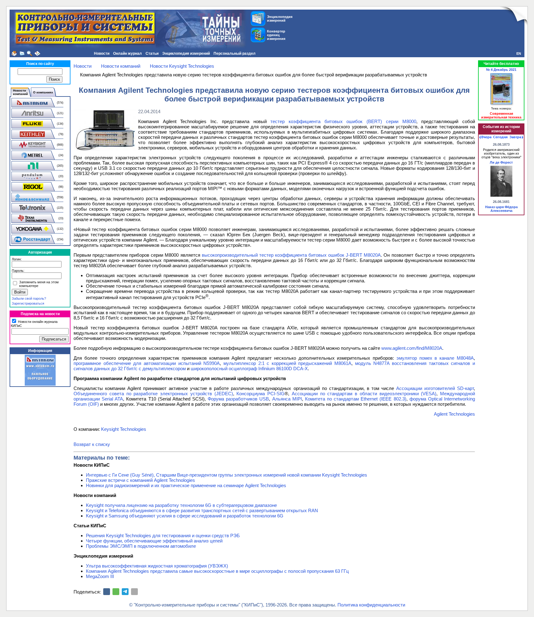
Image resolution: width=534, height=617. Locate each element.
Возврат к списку (92, 444)
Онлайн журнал (127, 53)
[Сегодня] (500, 137)
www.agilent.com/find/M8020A (411, 348)
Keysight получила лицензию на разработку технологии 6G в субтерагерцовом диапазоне (181, 505)
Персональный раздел (235, 53)
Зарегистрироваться (28, 303)
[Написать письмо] (22, 53)
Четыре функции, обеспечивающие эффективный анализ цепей (154, 540)
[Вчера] (485, 137)
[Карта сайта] (37, 53)
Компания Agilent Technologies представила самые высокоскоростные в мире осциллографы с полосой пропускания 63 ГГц (217, 571)
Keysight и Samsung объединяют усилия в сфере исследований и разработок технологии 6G (184, 515)
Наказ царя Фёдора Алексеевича (501, 208)
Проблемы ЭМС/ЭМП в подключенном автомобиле (141, 546)
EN (518, 53)
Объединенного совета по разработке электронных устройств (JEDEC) (153, 393)
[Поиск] (30, 53)
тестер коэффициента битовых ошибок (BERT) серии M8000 (343, 121)
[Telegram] (125, 591)
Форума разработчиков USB (238, 398)
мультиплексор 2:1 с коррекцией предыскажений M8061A (287, 363)
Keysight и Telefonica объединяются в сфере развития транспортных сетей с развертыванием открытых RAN (202, 510)
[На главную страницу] (14, 53)
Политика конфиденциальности (371, 604)
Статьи (152, 53)
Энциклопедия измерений (186, 53)
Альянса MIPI (287, 398)
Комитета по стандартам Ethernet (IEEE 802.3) (355, 398)
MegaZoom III (100, 576)
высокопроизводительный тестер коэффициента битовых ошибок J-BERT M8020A (290, 255)
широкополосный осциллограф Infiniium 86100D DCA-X (249, 368)
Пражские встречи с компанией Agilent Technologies (140, 480)
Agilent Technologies (454, 414)
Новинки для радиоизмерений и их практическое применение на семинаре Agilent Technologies (186, 485)
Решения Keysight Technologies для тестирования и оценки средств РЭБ (163, 535)
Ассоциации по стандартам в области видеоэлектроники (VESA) (364, 393)
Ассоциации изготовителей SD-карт (435, 388)
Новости (101, 53)
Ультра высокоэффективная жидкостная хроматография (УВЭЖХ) (157, 565)
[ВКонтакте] (106, 591)
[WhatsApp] (115, 591)
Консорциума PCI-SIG (260, 393)
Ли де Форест (501, 162)
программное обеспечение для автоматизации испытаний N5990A (147, 363)
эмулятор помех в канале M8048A (435, 358)
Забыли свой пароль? (29, 298)
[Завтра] (516, 137)
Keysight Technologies (123, 429)
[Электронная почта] (134, 591)
